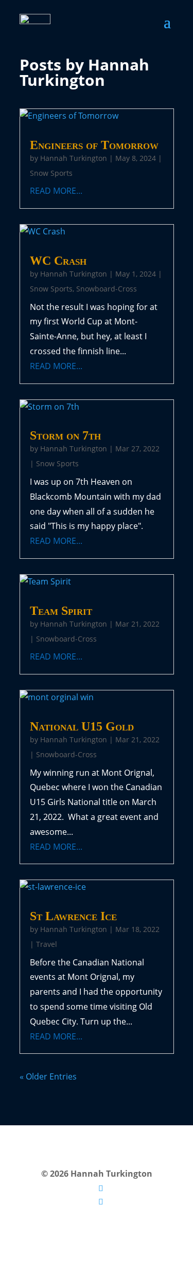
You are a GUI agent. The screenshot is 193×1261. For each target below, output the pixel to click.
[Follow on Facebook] (101, 1201)
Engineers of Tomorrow (94, 145)
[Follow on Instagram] (101, 1188)
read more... (56, 190)
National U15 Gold (82, 726)
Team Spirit (61, 610)
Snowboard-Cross (106, 289)
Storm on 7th (65, 435)
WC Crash (58, 260)
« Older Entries (48, 1076)
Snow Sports (51, 173)
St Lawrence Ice (73, 916)
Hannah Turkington (73, 158)
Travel (46, 944)
